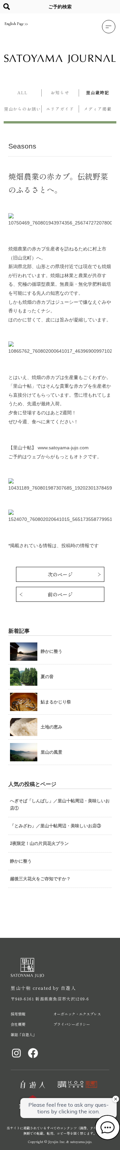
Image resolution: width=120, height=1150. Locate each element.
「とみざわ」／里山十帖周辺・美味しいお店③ (55, 825)
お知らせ (60, 92)
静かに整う (21, 861)
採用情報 (18, 1013)
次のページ (60, 574)
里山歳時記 (97, 92)
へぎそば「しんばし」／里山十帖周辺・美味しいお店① (60, 804)
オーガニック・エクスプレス (77, 1013)
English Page (14, 24)
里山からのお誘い (22, 109)
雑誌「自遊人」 (23, 1034)
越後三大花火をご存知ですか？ (40, 878)
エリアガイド (60, 109)
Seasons (22, 146)
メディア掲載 (97, 109)
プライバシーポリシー (71, 1024)
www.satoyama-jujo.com (63, 447)
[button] (108, 26)
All (22, 92)
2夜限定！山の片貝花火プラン (39, 843)
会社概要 (18, 1024)
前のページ (60, 594)
